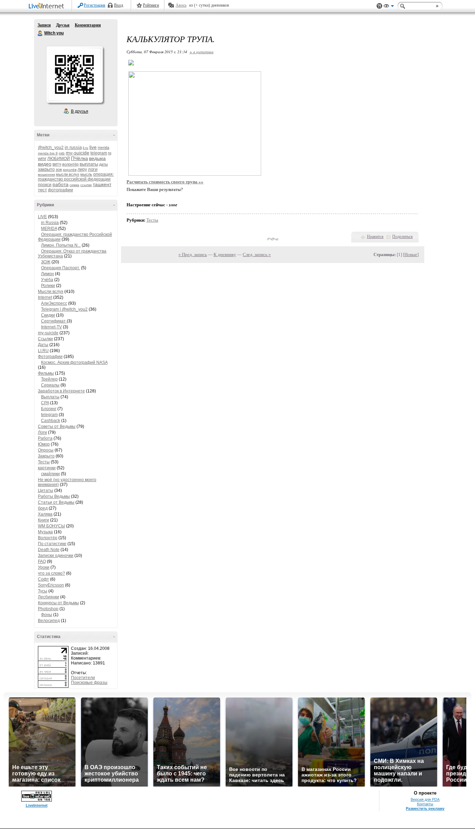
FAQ (42, 561)
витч (57, 164)
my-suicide (77, 153)
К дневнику (225, 254)
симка (74, 185)
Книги (43, 520)
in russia (73, 147)
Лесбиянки (48, 597)
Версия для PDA (425, 799)
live (93, 147)
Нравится (375, 236)
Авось (181, 5)
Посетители (83, 677)
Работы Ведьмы (54, 496)
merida (103, 147)
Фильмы (46, 373)
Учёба (47, 279)
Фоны (46, 614)
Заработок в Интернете (61, 391)
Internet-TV (51, 327)
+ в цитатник (202, 51)
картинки (47, 467)
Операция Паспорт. (60, 267)
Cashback (50, 420)
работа (61, 184)
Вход (118, 5)
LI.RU (43, 350)
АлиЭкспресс (54, 303)
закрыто (46, 169)
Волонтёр (47, 537)
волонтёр (70, 164)
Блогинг (48, 408)
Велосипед (49, 620)
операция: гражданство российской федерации (76, 177)
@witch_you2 (51, 147)
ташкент (102, 184)
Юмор (44, 444)
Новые (410, 254)
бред (43, 508)
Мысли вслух (50, 291)
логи (92, 169)
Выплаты (50, 396)
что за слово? (51, 573)
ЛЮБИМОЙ (58, 158)
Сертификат (54, 321)
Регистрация (94, 5)
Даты (43, 344)
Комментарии (88, 25)
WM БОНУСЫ (51, 526)
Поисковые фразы (89, 682)
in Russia (50, 222)
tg (109, 153)
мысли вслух (67, 174)
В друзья (79, 111)
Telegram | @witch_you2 (64, 309)
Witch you (40, 33)
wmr (42, 158)
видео (44, 164)
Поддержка (379, 6)
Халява (45, 514)
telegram (98, 153)
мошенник (46, 174)
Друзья (63, 25)
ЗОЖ (45, 262)
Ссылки (45, 338)
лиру (82, 169)
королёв (70, 170)
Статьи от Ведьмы (56, 502)
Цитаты (45, 490)
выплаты (89, 164)
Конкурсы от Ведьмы (58, 602)
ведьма (97, 158)
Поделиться (402, 236)
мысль (86, 174)
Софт (43, 579)
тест (42, 189)
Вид (389, 7)
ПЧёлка (79, 158)
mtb (62, 153)
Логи (42, 432)
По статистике (52, 543)
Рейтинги (151, 5)
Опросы (46, 450)
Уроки (43, 567)
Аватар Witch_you (74, 74)
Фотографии (50, 356)
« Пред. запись (192, 254)
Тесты (44, 462)
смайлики (50, 473)
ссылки (86, 185)
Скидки (48, 315)
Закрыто (46, 456)
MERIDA (49, 228)
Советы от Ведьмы (56, 426)
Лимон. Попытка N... (61, 245)
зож (59, 169)
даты (103, 164)
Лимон (47, 273)
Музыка (45, 531)
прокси (44, 184)
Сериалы (50, 385)
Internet (45, 297)
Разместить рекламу (425, 808)
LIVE (42, 216)
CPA (45, 402)
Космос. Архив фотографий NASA (74, 362)
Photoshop (48, 608)
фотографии (60, 190)
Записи (44, 25)
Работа (45, 438)
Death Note (48, 549)
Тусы (42, 591)
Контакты (425, 804)
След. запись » (257, 254)
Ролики (48, 285)
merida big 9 (48, 153)
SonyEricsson (51, 585)
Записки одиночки (55, 555)
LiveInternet (47, 6)
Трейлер (49, 379)
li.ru (85, 148)
